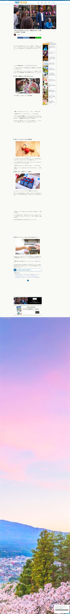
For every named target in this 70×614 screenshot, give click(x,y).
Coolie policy (60, 608)
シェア (19, 37)
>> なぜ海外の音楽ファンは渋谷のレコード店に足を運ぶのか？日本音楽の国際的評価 (26, 277)
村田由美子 (19, 34)
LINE (38, 37)
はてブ (25, 37)
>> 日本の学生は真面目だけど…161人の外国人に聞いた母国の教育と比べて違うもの (26, 274)
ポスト (33, 37)
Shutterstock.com (30, 189)
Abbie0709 (27, 189)
